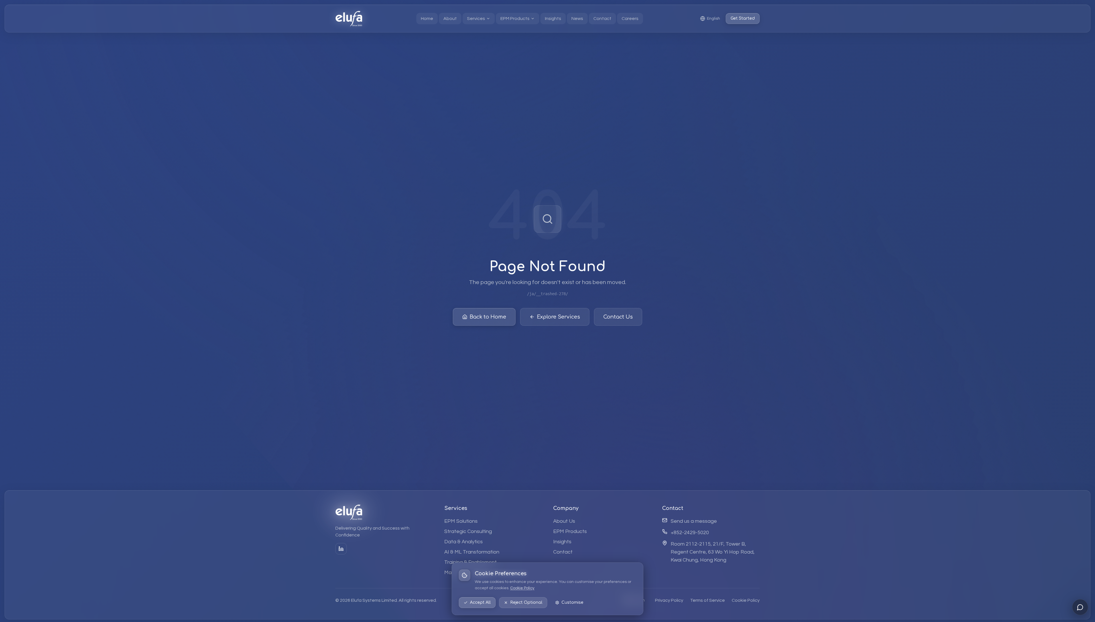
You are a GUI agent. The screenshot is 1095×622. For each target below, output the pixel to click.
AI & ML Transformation (471, 551)
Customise (572, 602)
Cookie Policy (522, 588)
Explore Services (558, 317)
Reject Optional (526, 602)
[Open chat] (1080, 607)
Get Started (743, 18)
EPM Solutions (461, 521)
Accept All (480, 602)
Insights (562, 541)
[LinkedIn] (341, 548)
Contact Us (618, 317)
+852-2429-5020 (690, 532)
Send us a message (694, 521)
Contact (563, 551)
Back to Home (488, 317)
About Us (564, 521)
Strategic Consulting (468, 531)
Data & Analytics (463, 541)
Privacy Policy (669, 600)
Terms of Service (707, 600)
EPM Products (570, 531)
